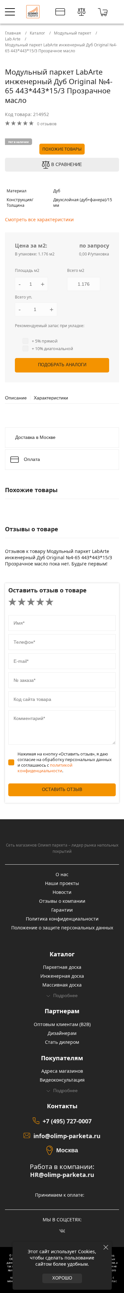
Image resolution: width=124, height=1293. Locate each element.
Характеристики (51, 397)
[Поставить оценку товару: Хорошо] (40, 602)
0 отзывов (47, 124)
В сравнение (66, 164)
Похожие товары (62, 149)
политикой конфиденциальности (45, 768)
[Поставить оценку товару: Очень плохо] (12, 602)
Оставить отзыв (62, 789)
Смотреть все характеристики (39, 219)
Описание (16, 397)
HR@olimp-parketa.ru (62, 1175)
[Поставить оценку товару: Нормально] (31, 602)
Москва (67, 1150)
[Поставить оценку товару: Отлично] (49, 602)
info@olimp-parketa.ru (67, 1136)
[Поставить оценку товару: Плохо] (22, 602)
